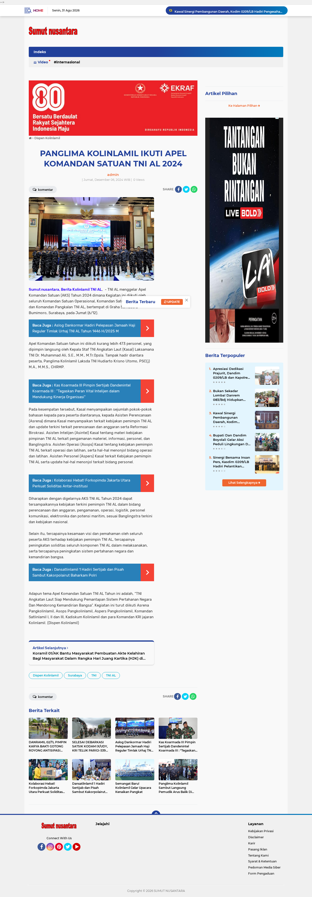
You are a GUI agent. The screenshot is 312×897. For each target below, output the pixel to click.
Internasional (68, 62)
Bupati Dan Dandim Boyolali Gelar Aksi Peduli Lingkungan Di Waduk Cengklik (231, 439)
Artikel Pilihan (221, 93)
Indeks (40, 52)
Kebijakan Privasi (260, 831)
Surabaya (75, 675)
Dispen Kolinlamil (45, 675)
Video (43, 62)
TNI (94, 675)
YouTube (80, 853)
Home (38, 10)
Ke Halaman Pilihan (243, 105)
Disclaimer (256, 837)
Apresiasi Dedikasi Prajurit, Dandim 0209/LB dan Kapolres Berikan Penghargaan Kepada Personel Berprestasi (231, 373)
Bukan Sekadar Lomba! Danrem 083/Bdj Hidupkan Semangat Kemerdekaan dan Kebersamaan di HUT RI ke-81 (230, 395)
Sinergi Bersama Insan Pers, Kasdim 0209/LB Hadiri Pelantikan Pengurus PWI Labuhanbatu (231, 462)
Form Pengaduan (261, 873)
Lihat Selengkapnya (243, 482)
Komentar (45, 190)
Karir (251, 843)
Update (173, 302)
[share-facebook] (178, 189)
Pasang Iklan (257, 849)
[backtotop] (156, 814)
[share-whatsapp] (194, 189)
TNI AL (111, 675)
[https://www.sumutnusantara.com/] (113, 108)
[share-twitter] (186, 189)
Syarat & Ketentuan (262, 861)
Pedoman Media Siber (264, 867)
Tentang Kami (258, 855)
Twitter (70, 853)
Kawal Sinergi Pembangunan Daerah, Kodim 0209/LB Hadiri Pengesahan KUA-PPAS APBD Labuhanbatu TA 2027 (229, 10)
